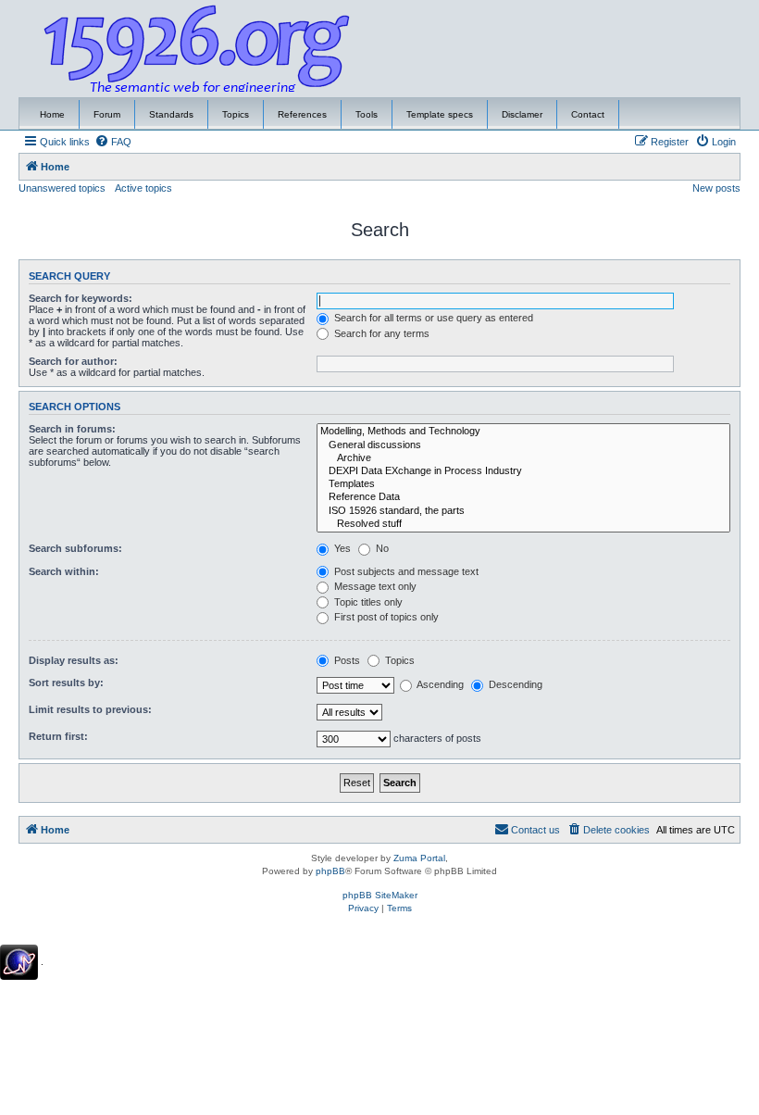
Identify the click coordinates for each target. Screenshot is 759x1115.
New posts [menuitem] (716, 188)
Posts (345, 660)
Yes (341, 548)
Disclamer (522, 114)
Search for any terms (380, 333)
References (302, 114)
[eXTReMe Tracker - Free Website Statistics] (19, 962)
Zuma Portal (419, 858)
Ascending (439, 684)
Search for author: (73, 361)
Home (52, 114)
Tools (366, 114)
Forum (106, 114)
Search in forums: (72, 428)
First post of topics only (385, 616)
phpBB (330, 871)
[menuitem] (112, 142)
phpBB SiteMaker (379, 895)
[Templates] (523, 484)
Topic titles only (367, 602)
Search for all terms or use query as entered (432, 317)
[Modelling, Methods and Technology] (523, 431)
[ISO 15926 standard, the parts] (523, 511)
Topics (235, 114)
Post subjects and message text (405, 571)
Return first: (58, 736)
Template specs (439, 114)
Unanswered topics (62, 188)
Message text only (374, 586)
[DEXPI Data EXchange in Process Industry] (523, 471)
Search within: (64, 571)
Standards (171, 114)
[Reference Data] (523, 497)
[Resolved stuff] (523, 524)
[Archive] (523, 458)
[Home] (197, 49)
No (381, 548)
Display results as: (73, 660)
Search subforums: (75, 548)
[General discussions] (523, 445)
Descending (514, 684)
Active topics (143, 188)
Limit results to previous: (90, 709)
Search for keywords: (80, 298)
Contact (587, 114)
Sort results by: (66, 682)
